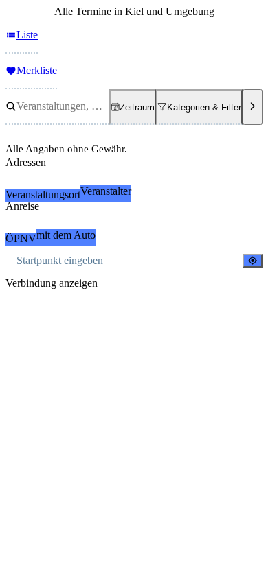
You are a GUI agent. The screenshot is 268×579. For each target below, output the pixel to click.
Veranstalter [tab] (105, 191)
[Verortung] (253, 260)
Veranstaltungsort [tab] (42, 194)
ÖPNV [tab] (20, 238)
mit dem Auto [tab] (66, 235)
